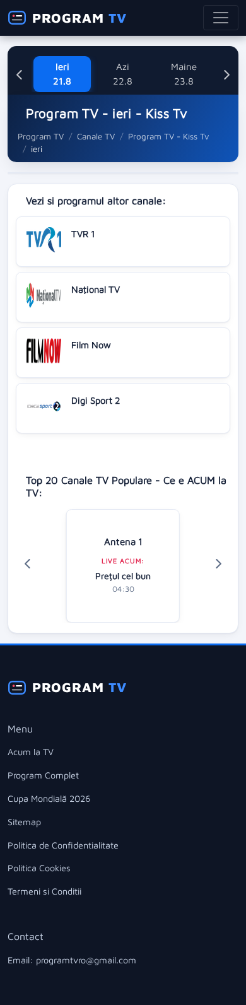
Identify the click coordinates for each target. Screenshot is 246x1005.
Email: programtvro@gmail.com (72, 960)
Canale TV (96, 136)
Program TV (41, 136)
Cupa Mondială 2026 (49, 798)
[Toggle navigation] (220, 17)
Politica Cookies (39, 867)
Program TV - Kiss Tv (168, 136)
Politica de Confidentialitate (63, 845)
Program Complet (43, 775)
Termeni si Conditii (44, 891)
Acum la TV (31, 751)
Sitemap (24, 821)
